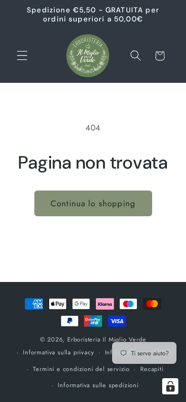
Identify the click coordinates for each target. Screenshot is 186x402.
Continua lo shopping (93, 203)
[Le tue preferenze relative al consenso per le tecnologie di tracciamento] (170, 386)
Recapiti (151, 368)
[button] (22, 56)
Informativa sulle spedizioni (98, 385)
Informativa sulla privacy (58, 352)
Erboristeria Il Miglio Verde (106, 339)
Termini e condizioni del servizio (81, 368)
